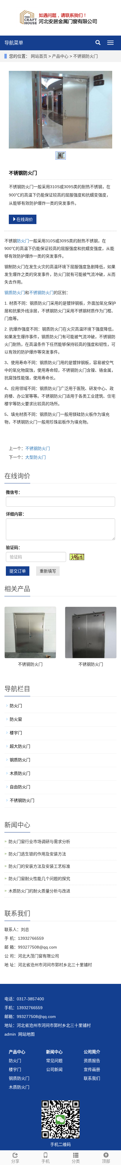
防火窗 (16, 719)
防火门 (23, 240)
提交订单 (17, 571)
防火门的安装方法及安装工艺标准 (39, 866)
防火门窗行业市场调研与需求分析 (39, 841)
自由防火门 (20, 787)
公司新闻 (54, 1069)
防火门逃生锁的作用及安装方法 (37, 854)
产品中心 (61, 56)
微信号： (14, 492)
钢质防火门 (14, 292)
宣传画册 (92, 1069)
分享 (15, 1161)
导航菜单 (13, 42)
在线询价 (24, 219)
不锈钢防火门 (85, 56)
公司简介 (92, 1051)
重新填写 (48, 571)
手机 (45, 1161)
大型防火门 (35, 457)
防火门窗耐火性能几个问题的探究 (39, 878)
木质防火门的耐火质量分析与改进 (39, 891)
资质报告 (92, 1060)
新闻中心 (54, 1051)
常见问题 (54, 1060)
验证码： (14, 547)
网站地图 (26, 1034)
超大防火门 (20, 746)
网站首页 (39, 56)
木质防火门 (20, 773)
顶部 (106, 1161)
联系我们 (92, 1078)
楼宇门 (16, 732)
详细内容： (16, 514)
